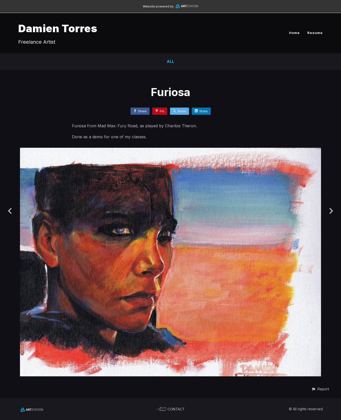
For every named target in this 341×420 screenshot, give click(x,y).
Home (294, 33)
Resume (315, 33)
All (170, 61)
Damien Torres (57, 28)
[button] (320, 389)
